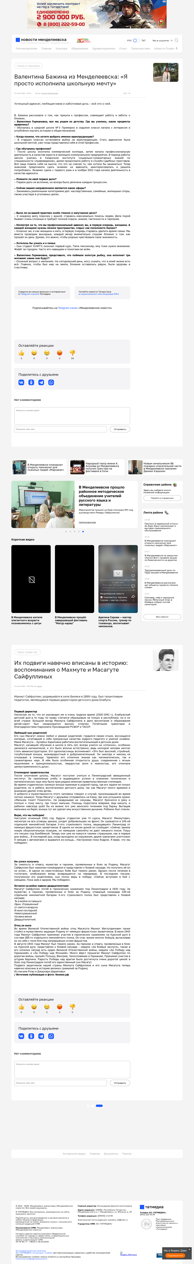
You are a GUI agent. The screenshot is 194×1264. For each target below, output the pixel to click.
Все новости (162, 617)
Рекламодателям (26, 48)
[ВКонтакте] (21, 382)
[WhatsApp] (51, 382)
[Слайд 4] (79, 531)
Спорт (123, 48)
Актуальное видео (74, 1153)
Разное (126, 1153)
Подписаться (175, 1255)
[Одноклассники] (31, 382)
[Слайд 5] (83, 531)
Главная (46, 48)
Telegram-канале (30, 293)
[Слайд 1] (66, 531)
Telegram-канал (68, 307)
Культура (61, 48)
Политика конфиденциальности (31, 1258)
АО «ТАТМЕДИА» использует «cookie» (34, 1252)
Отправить (120, 429)
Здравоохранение (103, 48)
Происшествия (140, 48)
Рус (129, 40)
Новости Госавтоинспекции (171, 48)
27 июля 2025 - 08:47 (22, 686)
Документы (111, 1153)
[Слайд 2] (70, 531)
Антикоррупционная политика (31, 1251)
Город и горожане (28, 65)
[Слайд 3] (74, 531)
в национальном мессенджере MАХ (99, 293)
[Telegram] (41, 382)
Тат (143, 40)
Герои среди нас (27, 652)
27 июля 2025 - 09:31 (22, 93)
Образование (79, 48)
